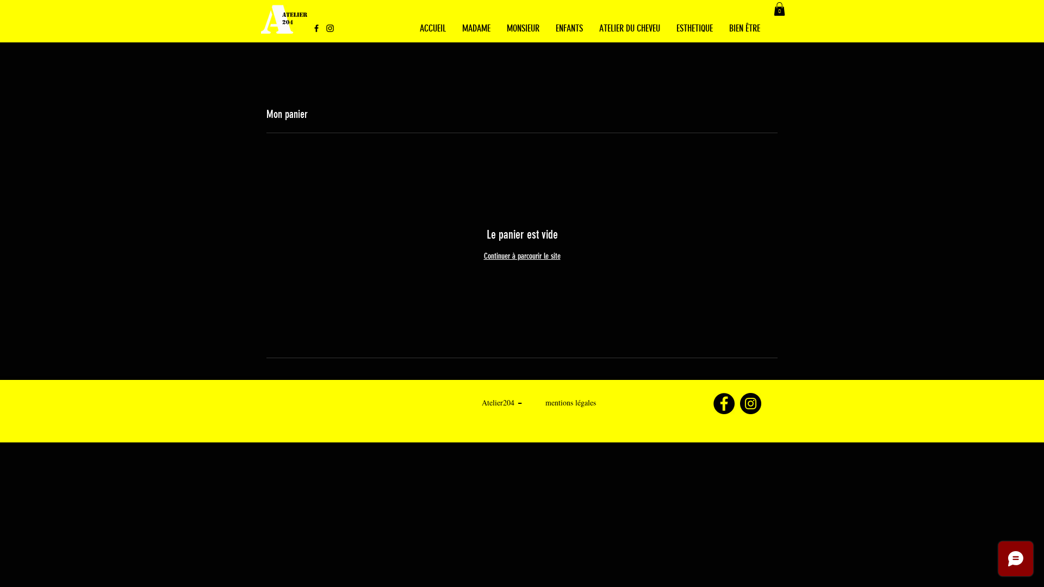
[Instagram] (330, 28)
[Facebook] (316, 28)
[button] (779, 9)
